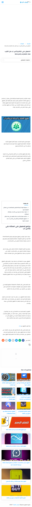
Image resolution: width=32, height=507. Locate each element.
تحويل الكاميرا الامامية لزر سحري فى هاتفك (16, 498)
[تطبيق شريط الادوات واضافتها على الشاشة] (23, 391)
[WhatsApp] (19, 340)
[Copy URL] (29, 345)
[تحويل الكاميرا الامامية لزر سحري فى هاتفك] (23, 406)
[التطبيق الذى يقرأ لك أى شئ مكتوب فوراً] (23, 377)
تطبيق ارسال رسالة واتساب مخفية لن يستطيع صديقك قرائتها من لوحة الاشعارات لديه (16, 464)
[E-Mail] (13, 340)
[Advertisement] (16, 24)
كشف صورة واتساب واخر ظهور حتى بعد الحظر (16, 216)
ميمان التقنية (16, 505)
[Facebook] (23, 340)
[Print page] (6, 340)
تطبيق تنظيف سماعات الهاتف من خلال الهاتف (16, 446)
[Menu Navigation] (3, 2)
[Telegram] (9, 340)
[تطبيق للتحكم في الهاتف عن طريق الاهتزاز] (8, 391)
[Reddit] (3, 340)
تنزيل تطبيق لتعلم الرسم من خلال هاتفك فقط (16, 430)
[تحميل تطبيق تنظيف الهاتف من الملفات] (8, 377)
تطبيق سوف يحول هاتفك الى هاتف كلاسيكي (16, 481)
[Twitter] (16, 340)
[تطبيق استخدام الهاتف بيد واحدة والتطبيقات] (8, 406)
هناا (20, 326)
